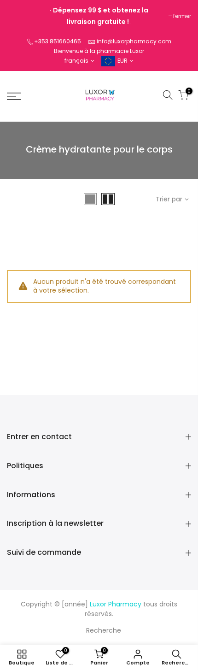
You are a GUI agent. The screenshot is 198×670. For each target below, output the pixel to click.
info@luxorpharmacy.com (134, 41)
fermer (182, 16)
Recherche (103, 630)
